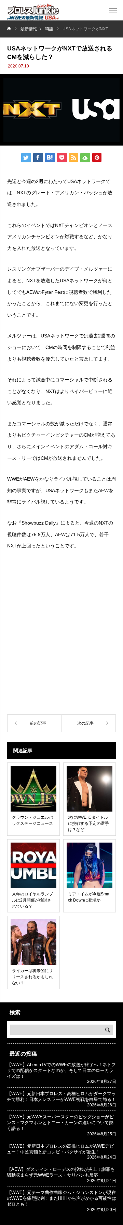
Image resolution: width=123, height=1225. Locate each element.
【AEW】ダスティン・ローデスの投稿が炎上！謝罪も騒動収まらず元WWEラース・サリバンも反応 (61, 1172)
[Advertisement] (61, 643)
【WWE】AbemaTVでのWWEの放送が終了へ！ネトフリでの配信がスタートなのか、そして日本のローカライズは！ (61, 1070)
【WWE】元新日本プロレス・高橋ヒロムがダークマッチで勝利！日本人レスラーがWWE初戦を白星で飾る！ (61, 1096)
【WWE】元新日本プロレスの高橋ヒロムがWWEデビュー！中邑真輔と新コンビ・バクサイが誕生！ (60, 1149)
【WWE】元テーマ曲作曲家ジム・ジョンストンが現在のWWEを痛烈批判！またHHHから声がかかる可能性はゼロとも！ (61, 1198)
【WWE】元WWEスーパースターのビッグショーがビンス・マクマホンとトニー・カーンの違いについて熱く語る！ (60, 1122)
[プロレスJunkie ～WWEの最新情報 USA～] (33, 11)
